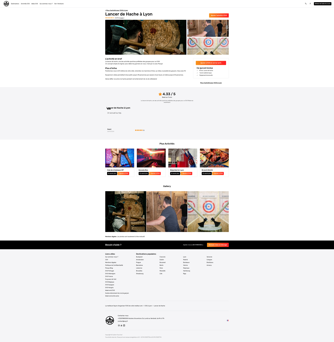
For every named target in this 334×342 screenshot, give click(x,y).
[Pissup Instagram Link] (124, 325)
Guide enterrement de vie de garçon (117, 293)
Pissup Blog (109, 268)
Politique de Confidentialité (114, 265)
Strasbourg (139, 273)
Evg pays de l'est (110, 279)
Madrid (185, 259)
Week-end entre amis (112, 296)
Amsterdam (140, 259)
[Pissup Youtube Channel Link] (121, 325)
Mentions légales (110, 262)
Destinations (15, 4)
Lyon (184, 257)
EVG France (109, 276)
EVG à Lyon (148, 306)
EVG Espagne (109, 285)
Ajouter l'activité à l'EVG (219, 15)
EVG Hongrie (109, 287)
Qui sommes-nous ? (46, 4)
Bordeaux (186, 262)
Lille (161, 273)
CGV (106, 259)
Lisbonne (139, 268)
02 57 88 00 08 (197, 245)
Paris (161, 268)
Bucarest (163, 262)
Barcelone (139, 265)
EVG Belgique (109, 282)
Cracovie (162, 257)
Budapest (139, 257)
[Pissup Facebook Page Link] (119, 325)
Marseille (162, 271)
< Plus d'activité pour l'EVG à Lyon (116, 10)
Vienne (185, 265)
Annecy (209, 265)
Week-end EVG (110, 290)
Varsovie (209, 257)
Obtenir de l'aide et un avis (322, 3)
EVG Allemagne (110, 273)
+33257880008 (123, 318)
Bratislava (210, 262)
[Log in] (310, 4)
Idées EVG (34, 4)
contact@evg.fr (123, 321)
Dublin (162, 259)
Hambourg (186, 271)
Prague (138, 262)
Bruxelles (139, 271)
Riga (184, 273)
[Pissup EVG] (6, 4)
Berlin (161, 265)
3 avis (121, 18)
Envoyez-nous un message (218, 245)
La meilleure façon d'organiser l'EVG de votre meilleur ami (124, 306)
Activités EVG (25, 4)
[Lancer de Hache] (228, 320)
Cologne (209, 259)
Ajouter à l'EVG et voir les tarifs (210, 63)
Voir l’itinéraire (59, 4)
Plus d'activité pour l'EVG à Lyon (211, 83)
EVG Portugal (109, 271)
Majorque (186, 268)
